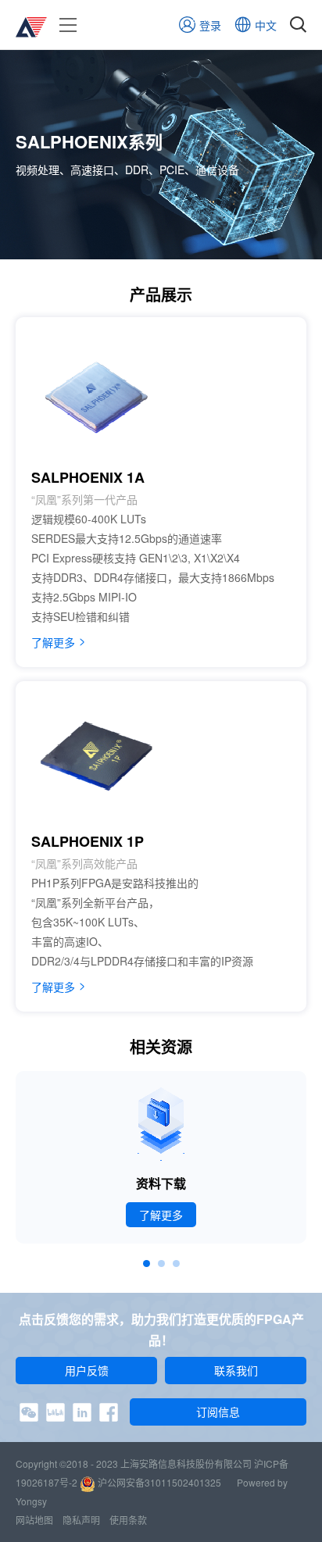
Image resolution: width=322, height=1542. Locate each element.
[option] (161, 1157)
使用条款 (128, 1519)
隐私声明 (81, 1519)
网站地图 (34, 1519)
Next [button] (303, 1169)
